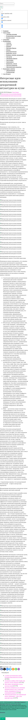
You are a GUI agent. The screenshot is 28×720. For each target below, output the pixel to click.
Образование (10, 70)
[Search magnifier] (1, 7)
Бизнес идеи (10, 38)
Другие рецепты (11, 65)
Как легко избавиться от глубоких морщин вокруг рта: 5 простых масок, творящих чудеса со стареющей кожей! (15, 690)
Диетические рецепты (13, 67)
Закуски (9, 44)
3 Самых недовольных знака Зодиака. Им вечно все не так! (13, 676)
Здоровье (6, 39)
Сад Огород (7, 74)
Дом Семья (6, 32)
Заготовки (9, 60)
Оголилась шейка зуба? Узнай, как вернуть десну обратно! (15, 681)
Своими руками (11, 34)
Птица (8, 50)
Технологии (10, 72)
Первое (8, 46)
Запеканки (10, 62)
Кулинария (7, 41)
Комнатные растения (13, 36)
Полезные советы (9, 69)
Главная (5, 31)
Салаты (8, 43)
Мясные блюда (11, 48)
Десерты (9, 57)
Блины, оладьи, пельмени (14, 55)
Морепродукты (11, 51)
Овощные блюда (11, 58)
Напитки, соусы (11, 63)
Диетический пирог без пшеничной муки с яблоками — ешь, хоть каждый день (15, 696)
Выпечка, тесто (11, 53)
